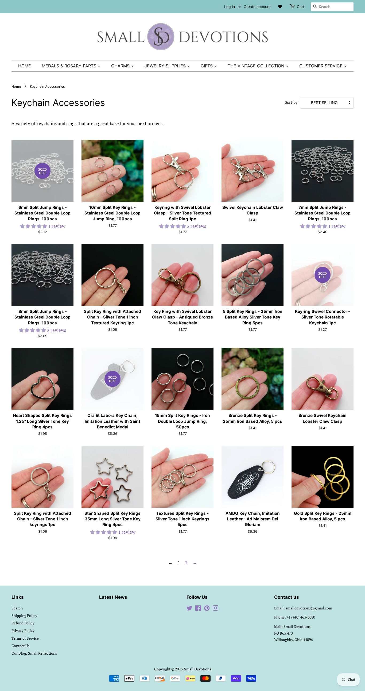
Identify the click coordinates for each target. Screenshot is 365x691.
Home (24, 65)
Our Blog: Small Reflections (34, 653)
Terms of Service (25, 638)
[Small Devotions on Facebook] (198, 609)
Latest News (113, 597)
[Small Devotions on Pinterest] (207, 609)
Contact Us (20, 645)
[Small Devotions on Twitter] (189, 609)
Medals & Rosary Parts (70, 65)
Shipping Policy (24, 615)
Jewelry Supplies (166, 65)
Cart (300, 6)
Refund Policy (22, 622)
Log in (229, 6)
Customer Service (321, 65)
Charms (121, 65)
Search (17, 608)
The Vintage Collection (257, 65)
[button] (34, 226)
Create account (257, 6)
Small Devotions (197, 668)
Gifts (207, 65)
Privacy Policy (22, 630)
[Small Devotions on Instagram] (215, 609)
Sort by (291, 102)
